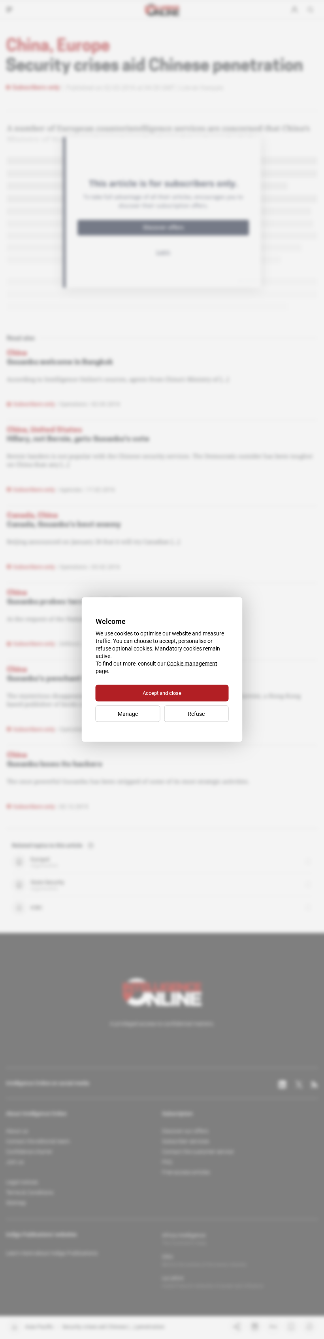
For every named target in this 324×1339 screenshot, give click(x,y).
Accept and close (162, 693)
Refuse (196, 714)
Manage (128, 714)
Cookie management (192, 663)
